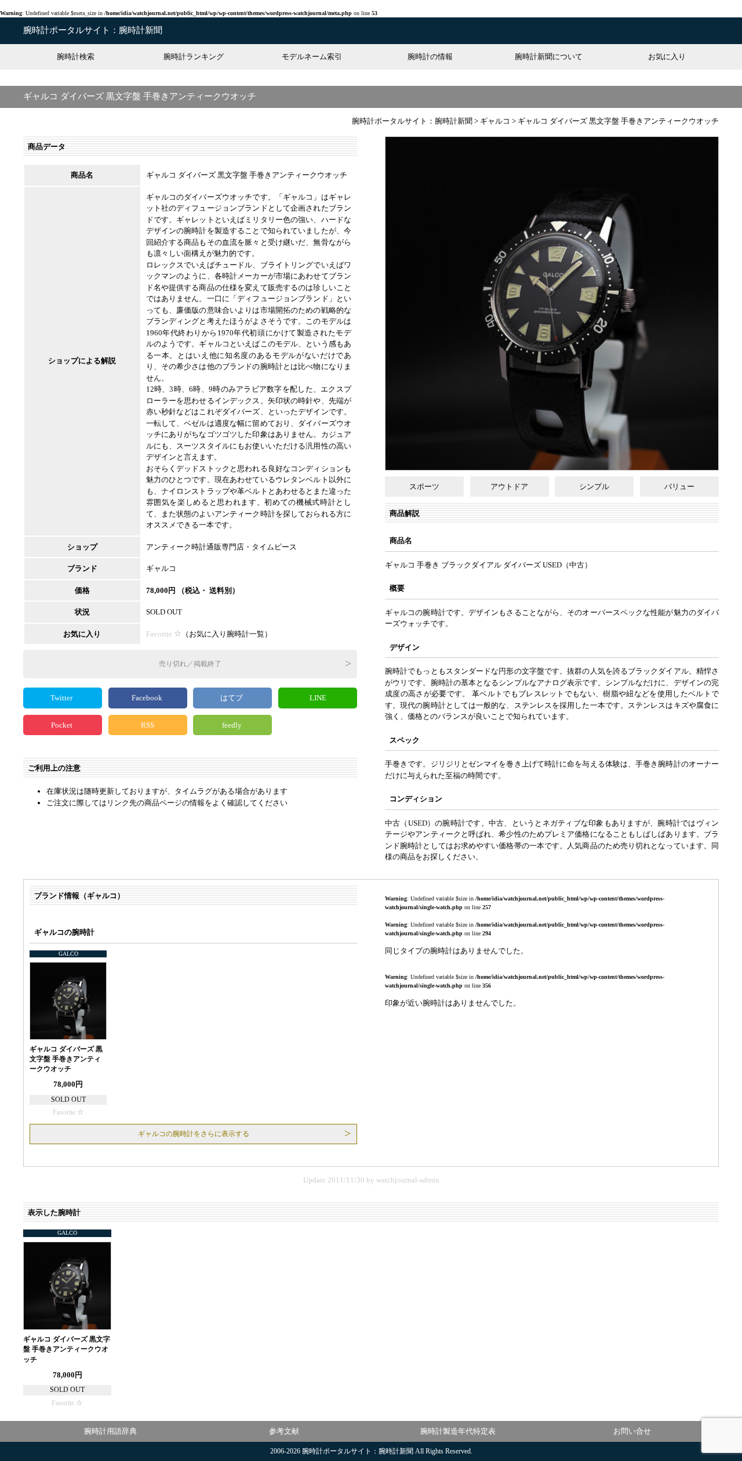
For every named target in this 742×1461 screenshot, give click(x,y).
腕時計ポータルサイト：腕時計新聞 (92, 30)
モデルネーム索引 (312, 56)
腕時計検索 (75, 56)
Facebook (148, 697)
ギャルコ (161, 568)
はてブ (232, 697)
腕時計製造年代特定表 (458, 1431)
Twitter (62, 697)
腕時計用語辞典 (110, 1431)
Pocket (62, 725)
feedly (232, 725)
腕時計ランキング (193, 56)
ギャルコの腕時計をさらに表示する (193, 1133)
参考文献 (284, 1431)
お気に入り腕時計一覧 (226, 634)
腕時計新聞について (549, 56)
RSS (147, 725)
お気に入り (667, 56)
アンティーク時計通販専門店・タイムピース (221, 547)
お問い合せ (632, 1431)
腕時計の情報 (430, 56)
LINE (318, 697)
